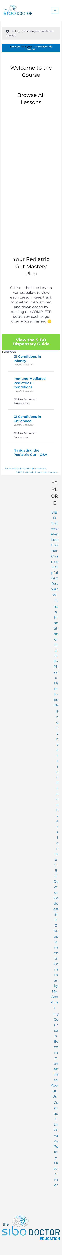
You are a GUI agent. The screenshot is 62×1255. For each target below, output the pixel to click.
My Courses (56, 1025)
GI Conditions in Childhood (31, 239)
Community (56, 975)
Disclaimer (56, 1174)
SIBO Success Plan (54, 523)
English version (57, 744)
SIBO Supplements (56, 936)
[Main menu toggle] (55, 10)
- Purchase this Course (31, 47)
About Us (54, 1090)
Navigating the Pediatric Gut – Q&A (30, 452)
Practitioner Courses (54, 551)
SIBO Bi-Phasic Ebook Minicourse (37, 472)
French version (57, 816)
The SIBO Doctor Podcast (56, 881)
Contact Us (56, 1114)
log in (18, 31)
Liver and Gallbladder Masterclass (25, 468)
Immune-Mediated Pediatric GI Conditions (32, 195)
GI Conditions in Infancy (32, 151)
